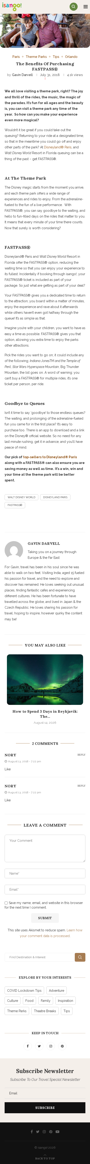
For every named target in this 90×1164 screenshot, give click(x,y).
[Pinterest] (62, 1046)
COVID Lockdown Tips (24, 990)
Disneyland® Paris (58, 147)
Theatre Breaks (45, 1011)
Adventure (56, 990)
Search (80, 957)
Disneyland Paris (55, 497)
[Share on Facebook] (36, 522)
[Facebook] (28, 1046)
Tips (56, 57)
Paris (16, 57)
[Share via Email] (69, 522)
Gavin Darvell (22, 75)
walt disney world (21, 497)
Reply (81, 755)
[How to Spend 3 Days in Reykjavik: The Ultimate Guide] (45, 679)
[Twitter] (39, 1046)
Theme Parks (36, 57)
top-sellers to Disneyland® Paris (50, 457)
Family (46, 1001)
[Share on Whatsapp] (80, 522)
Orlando (71, 57)
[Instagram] (51, 1046)
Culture (12, 1001)
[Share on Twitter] (47, 522)
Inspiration (65, 1001)
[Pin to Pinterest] (58, 522)
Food (29, 1001)
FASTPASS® (15, 505)
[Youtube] (57, 1131)
